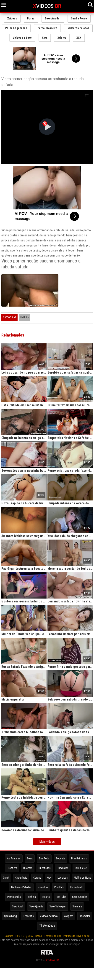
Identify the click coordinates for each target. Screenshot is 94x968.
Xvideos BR (52, 960)
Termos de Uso (52, 936)
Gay (49, 877)
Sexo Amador (53, 18)
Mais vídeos (47, 841)
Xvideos (12, 18)
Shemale (77, 906)
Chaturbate (21, 877)
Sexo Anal (17, 906)
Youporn (68, 916)
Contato (9, 936)
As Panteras (14, 858)
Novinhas (43, 887)
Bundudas (62, 868)
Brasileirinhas (79, 858)
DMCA (38, 936)
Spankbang (10, 916)
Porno (30, 18)
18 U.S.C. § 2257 (24, 936)
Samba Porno (79, 18)
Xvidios (61, 37)
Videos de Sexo (22, 37)
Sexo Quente (36, 906)
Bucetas (27, 868)
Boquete (60, 858)
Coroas (37, 877)
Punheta (31, 896)
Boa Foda (44, 858)
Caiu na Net (81, 868)
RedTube (24, 317)
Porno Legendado (16, 28)
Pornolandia (14, 896)
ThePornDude (47, 925)
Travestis (28, 916)
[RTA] (47, 955)
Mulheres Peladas (78, 28)
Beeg (30, 858)
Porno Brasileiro (47, 28)
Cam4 (6, 877)
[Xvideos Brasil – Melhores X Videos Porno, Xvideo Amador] (47, 6)
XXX (78, 37)
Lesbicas (62, 877)
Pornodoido (76, 887)
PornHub (59, 887)
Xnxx (44, 37)
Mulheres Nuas (82, 877)
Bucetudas (45, 868)
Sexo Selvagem (57, 906)
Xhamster (84, 916)
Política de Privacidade (76, 936)
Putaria (46, 896)
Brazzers (12, 868)
